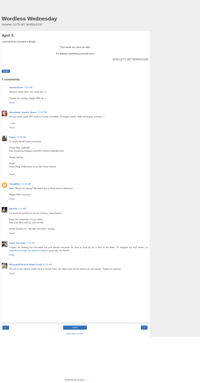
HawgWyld (14, 184)
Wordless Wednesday (29, 19)
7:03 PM (28, 87)
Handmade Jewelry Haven (23, 112)
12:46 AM (26, 184)
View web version (75, 333)
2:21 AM (22, 208)
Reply (12, 102)
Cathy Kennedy (17, 243)
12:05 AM (21, 137)
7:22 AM (31, 243)
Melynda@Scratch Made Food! (25, 264)
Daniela (13, 208)
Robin (12, 137)
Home (75, 327)
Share (5, 71)
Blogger (81, 379)
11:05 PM (42, 112)
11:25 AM (47, 264)
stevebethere (16, 87)
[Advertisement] (75, 8)
